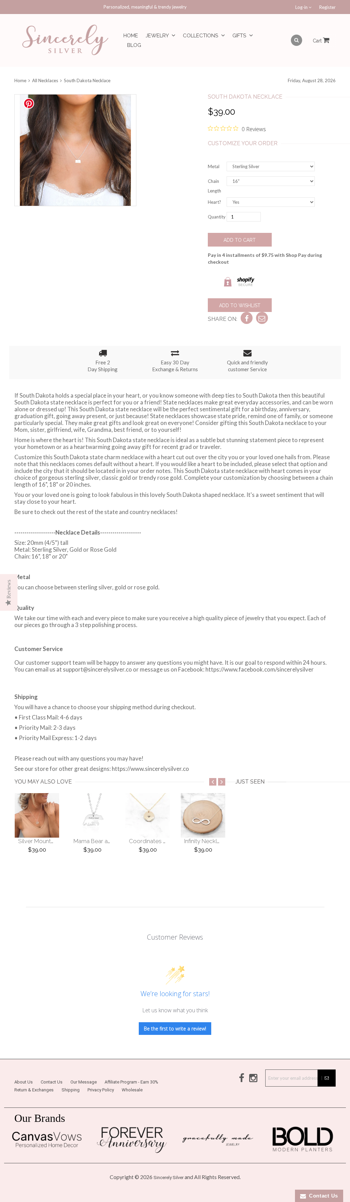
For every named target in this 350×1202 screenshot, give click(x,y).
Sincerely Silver (168, 1177)
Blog (134, 45)
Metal (213, 166)
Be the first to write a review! (175, 1028)
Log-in (302, 7)
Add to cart (240, 240)
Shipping (71, 1089)
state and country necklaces (140, 511)
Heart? (214, 202)
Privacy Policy (101, 1089)
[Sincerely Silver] (65, 41)
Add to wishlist (239, 305)
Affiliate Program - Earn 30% (131, 1082)
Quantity (217, 217)
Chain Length (214, 185)
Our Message (83, 1082)
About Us (23, 1082)
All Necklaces (45, 80)
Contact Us (52, 1082)
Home (130, 36)
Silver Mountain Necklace (51, 841)
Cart (318, 40)
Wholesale (132, 1089)
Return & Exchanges (34, 1089)
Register (327, 7)
